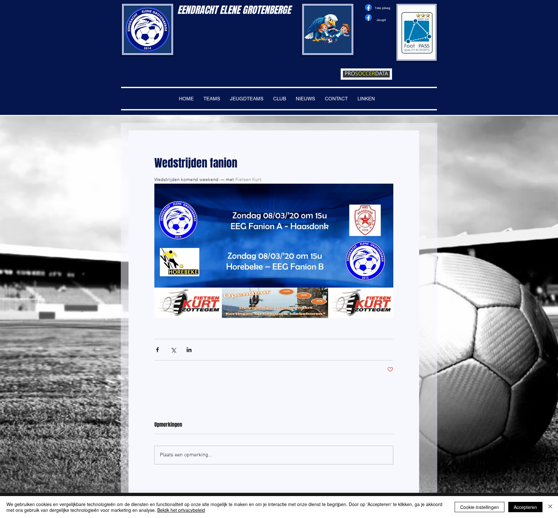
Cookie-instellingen (479, 507)
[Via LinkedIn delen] (189, 350)
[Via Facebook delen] (157, 350)
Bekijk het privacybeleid (181, 510)
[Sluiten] (550, 507)
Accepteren (525, 507)
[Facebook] (368, 7)
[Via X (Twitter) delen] (173, 350)
